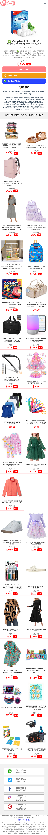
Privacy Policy (24, 820)
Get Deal (24, 69)
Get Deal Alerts (13, 81)
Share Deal (10, 75)
